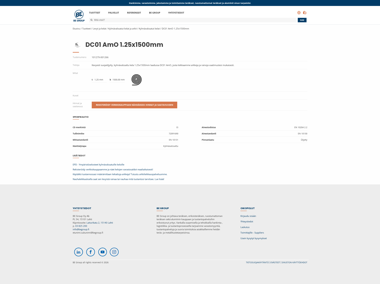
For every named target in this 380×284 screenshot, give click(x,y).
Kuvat (75, 95)
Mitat (75, 73)
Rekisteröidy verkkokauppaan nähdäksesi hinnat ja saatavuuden (134, 104)
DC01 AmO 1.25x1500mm (175, 28)
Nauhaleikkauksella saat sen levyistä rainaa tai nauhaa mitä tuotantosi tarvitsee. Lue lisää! (118, 179)
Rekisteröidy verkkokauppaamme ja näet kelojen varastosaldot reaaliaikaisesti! (113, 169)
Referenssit (134, 12)
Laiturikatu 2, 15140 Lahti (100, 222)
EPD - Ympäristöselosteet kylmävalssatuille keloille (98, 164)
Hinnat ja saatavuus (78, 105)
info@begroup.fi (81, 229)
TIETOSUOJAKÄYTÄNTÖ (257, 262)
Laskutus (245, 227)
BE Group (154, 12)
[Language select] (299, 12)
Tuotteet (94, 12)
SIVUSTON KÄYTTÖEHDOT (294, 262)
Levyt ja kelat (99, 28)
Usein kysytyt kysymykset (253, 238)
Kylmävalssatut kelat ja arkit (122, 28)
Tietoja (76, 65)
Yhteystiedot (176, 12)
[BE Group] (79, 16)
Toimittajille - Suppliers (252, 232)
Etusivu (76, 28)
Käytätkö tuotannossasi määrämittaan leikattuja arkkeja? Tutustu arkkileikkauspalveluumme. (120, 174)
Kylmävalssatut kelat (149, 28)
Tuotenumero (79, 57)
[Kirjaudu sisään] (305, 12)
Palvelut (113, 12)
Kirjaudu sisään (248, 215)
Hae (302, 20)
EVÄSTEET (275, 262)
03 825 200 (81, 225)
